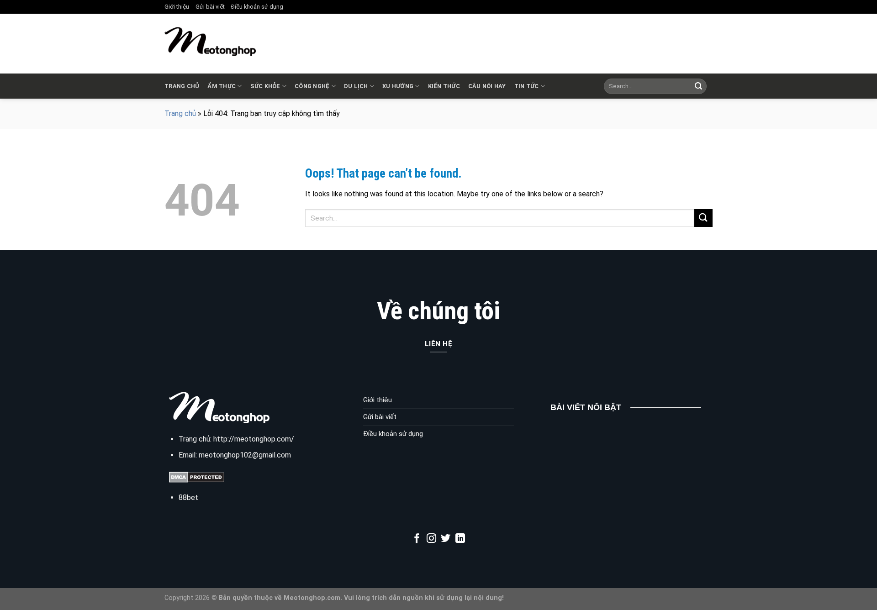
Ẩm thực (221, 86)
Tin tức (526, 86)
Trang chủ (181, 86)
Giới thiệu (176, 6)
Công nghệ (312, 86)
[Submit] (698, 86)
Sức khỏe (265, 86)
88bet (188, 497)
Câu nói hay (487, 86)
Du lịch (356, 86)
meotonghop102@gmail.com (245, 455)
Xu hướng (397, 86)
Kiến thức (444, 86)
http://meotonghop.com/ (253, 439)
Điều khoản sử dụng (257, 6)
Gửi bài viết (210, 6)
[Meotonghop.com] (210, 41)
